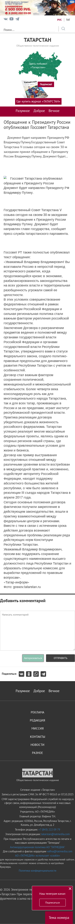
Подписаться (52, 902)
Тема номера (59, 917)
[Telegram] (17, 19)
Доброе (39, 111)
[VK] (6, 19)
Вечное (54, 111)
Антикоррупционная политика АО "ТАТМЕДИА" (37, 847)
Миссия (37, 728)
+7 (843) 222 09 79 (49, 829)
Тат (68, 19)
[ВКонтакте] (22, 674)
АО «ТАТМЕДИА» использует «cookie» (37, 855)
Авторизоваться (33, 658)
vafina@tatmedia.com (59, 851)
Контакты (37, 737)
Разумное (23, 111)
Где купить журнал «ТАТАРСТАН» (38, 101)
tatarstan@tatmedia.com (55, 834)
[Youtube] (11, 19)
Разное (37, 753)
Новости (37, 745)
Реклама (37, 712)
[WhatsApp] (37, 674)
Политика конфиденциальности (37, 870)
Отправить (60, 658)
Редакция (37, 720)
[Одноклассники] (29, 674)
